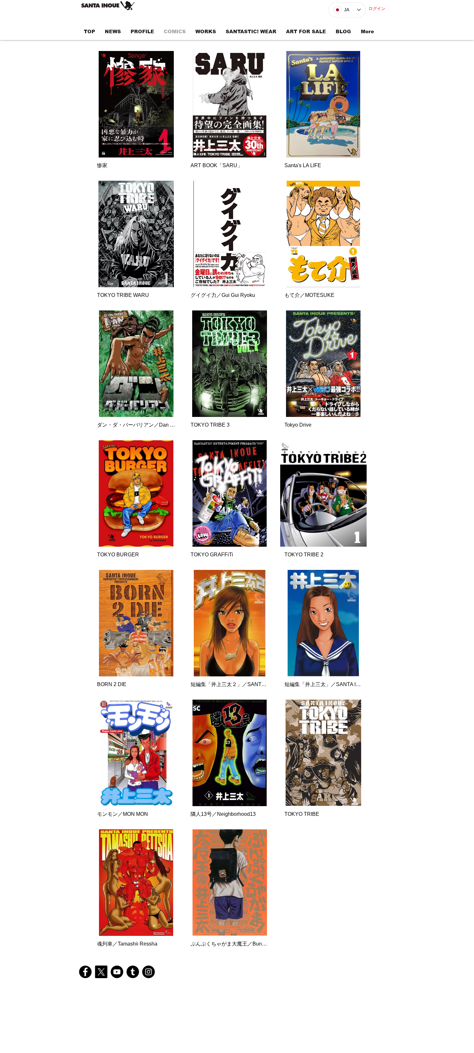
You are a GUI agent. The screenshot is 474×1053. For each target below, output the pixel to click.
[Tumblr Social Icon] (132, 972)
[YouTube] (117, 972)
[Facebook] (85, 972)
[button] (136, 112)
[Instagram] (148, 972)
